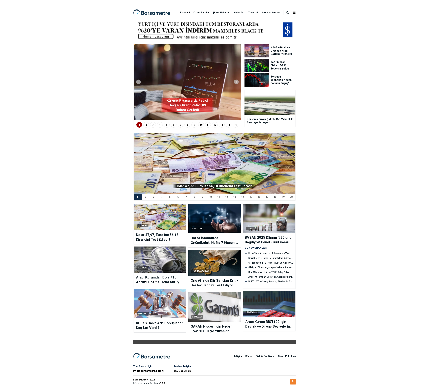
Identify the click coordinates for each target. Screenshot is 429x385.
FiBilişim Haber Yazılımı (145, 383)
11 (208, 124)
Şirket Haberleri (221, 12)
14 (228, 124)
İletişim (237, 356)
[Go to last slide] (138, 82)
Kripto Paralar (201, 12)
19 (283, 197)
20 (291, 197)
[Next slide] (236, 82)
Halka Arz (239, 12)
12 (214, 124)
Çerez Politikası (287, 356)
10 (201, 124)
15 (235, 124)
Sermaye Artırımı (270, 12)
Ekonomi (185, 12)
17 (267, 197)
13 (221, 124)
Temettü (253, 12)
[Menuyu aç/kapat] (294, 12)
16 (259, 197)
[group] (187, 82)
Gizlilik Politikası (265, 356)
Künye (248, 356)
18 (275, 197)
